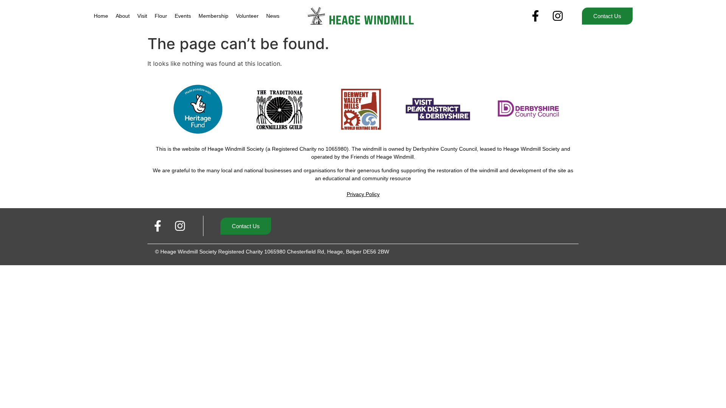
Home (101, 16)
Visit (142, 16)
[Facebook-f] (535, 16)
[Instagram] (558, 16)
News (272, 16)
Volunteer (247, 16)
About (123, 16)
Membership (213, 16)
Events (183, 16)
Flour (161, 16)
